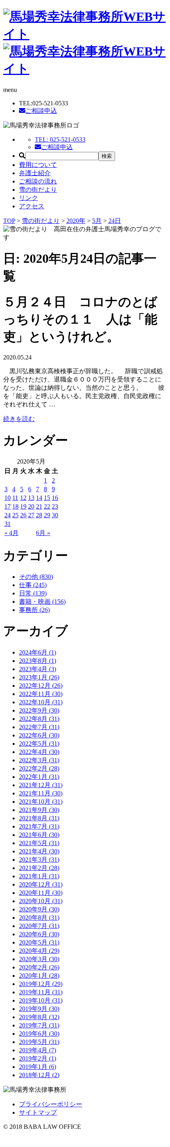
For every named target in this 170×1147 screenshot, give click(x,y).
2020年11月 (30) (40, 892)
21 (39, 506)
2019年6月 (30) (39, 1033)
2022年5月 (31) (39, 743)
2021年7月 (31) (39, 826)
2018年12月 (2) (39, 1075)
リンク (28, 198)
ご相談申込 (41, 110)
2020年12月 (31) (40, 884)
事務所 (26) (34, 609)
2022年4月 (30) (39, 751)
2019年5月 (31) (39, 1041)
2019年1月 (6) (37, 1066)
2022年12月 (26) (40, 685)
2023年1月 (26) (39, 677)
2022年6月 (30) (39, 735)
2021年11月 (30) (40, 793)
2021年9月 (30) (39, 809)
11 (15, 497)
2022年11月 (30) (40, 693)
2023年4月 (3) (37, 669)
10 (7, 497)
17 (7, 506)
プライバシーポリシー (50, 1104)
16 (55, 497)
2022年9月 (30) (39, 710)
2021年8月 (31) (39, 818)
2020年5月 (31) (39, 942)
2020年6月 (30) (39, 934)
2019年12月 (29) (40, 983)
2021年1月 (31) (39, 876)
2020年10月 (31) (40, 901)
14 (39, 497)
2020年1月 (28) (39, 975)
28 (39, 515)
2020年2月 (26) (39, 967)
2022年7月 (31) (39, 727)
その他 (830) (36, 576)
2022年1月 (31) (39, 776)
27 (31, 515)
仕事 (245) (33, 585)
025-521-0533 (60, 139)
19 (23, 506)
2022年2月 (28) (39, 768)
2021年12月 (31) (40, 785)
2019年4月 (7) (37, 1050)
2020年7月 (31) (39, 925)
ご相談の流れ (38, 181)
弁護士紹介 (35, 173)
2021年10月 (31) (40, 801)
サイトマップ (38, 1112)
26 (23, 515)
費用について (38, 164)
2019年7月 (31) (39, 1025)
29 (47, 515)
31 (7, 523)
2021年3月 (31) (39, 859)
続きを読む (19, 418)
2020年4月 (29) (39, 950)
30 (55, 515)
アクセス (31, 206)
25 (15, 515)
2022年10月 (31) (40, 702)
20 (31, 506)
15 (47, 497)
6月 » (43, 533)
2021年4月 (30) (39, 851)
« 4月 (11, 533)
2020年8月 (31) (39, 917)
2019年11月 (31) (40, 992)
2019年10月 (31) (40, 1000)
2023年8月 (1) (37, 660)
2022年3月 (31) (39, 760)
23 (55, 506)
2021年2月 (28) (39, 867)
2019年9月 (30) (39, 1008)
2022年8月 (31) (39, 718)
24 (7, 515)
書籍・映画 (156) (42, 601)
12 (23, 497)
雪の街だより (38, 189)
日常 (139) (33, 593)
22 (47, 506)
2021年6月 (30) (39, 834)
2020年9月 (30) (39, 909)
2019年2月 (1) (37, 1058)
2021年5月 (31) (39, 843)
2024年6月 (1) (37, 652)
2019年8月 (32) (39, 1017)
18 (15, 506)
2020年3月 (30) (39, 959)
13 (31, 497)
